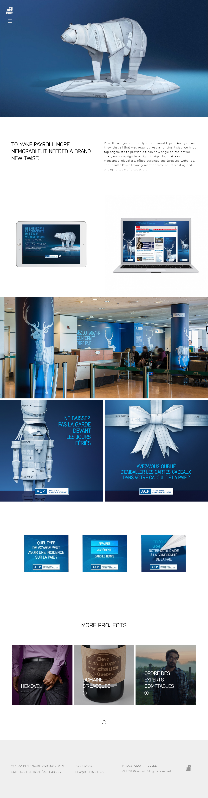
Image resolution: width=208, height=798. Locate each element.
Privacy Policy (132, 765)
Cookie (152, 765)
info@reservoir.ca (89, 771)
